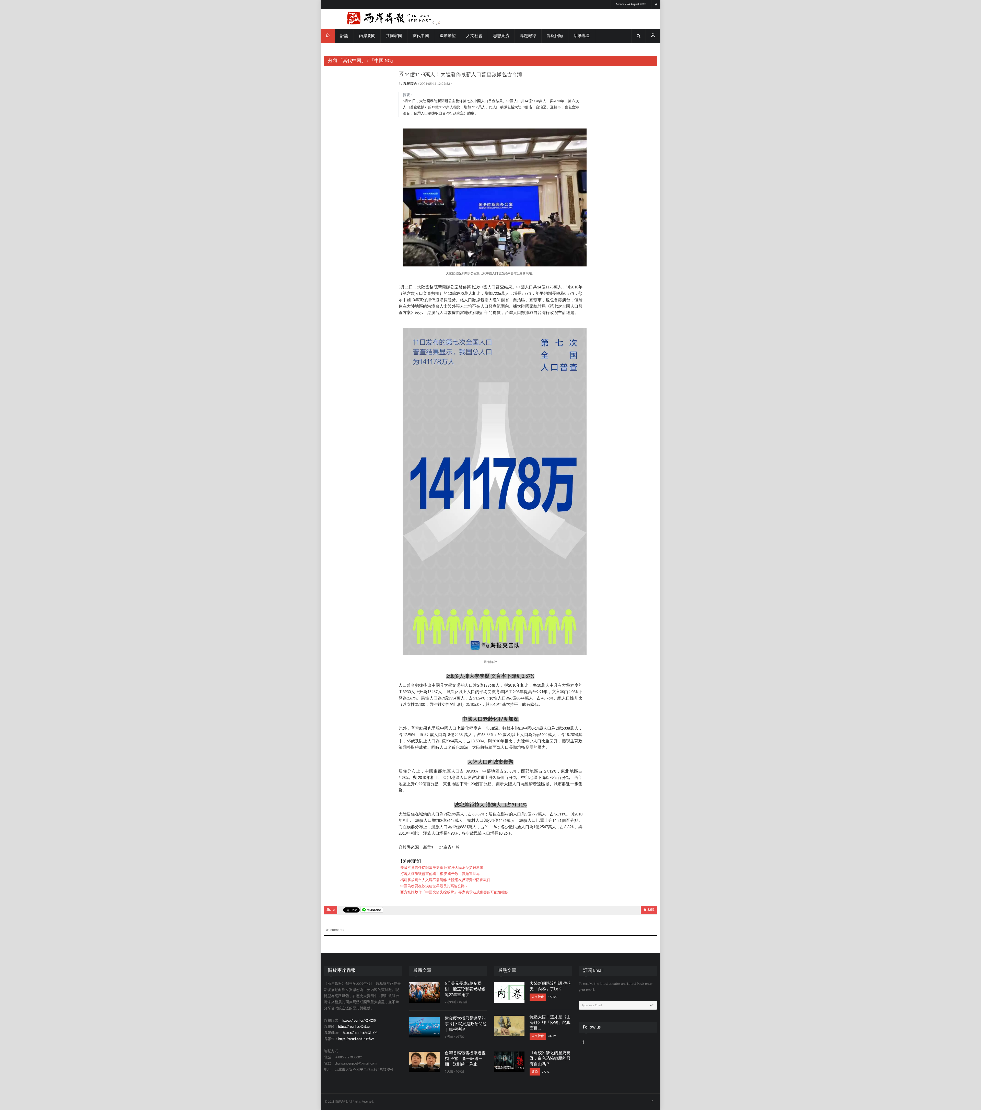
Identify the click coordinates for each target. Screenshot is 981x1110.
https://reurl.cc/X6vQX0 (359, 1021)
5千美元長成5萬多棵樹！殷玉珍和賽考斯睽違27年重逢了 (465, 989)
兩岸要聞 (367, 36)
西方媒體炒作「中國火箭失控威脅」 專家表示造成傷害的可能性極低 (454, 892)
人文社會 (474, 36)
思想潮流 (501, 36)
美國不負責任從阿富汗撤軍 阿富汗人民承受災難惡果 (441, 868)
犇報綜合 (410, 84)
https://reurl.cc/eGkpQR (360, 1033)
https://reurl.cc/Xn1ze (354, 1027)
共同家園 (394, 36)
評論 (344, 36)
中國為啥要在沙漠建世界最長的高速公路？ (434, 886)
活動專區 (582, 36)
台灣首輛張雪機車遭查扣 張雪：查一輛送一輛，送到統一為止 (465, 1059)
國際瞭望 (447, 36)
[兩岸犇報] (490, 19)
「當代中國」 (352, 61)
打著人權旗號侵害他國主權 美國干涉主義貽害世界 (440, 874)
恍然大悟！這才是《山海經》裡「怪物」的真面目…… (550, 1023)
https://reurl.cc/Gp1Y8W (356, 1039)
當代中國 (421, 36)
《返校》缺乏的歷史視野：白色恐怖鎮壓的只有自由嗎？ (550, 1058)
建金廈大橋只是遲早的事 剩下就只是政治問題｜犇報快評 (466, 1024)
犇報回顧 (555, 36)
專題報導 (528, 36)
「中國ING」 (382, 61)
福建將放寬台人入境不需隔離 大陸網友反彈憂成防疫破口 (445, 880)
